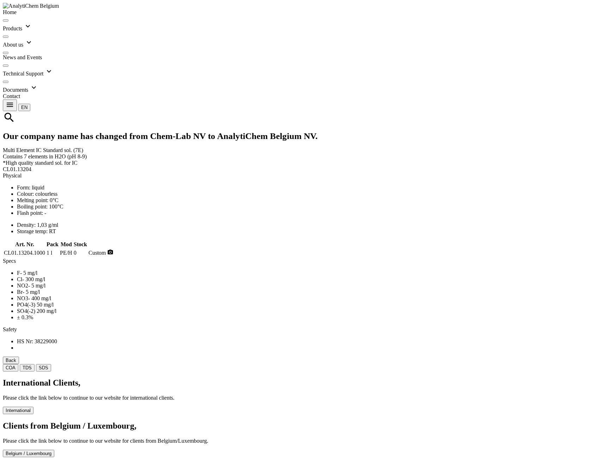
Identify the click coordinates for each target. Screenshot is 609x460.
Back (11, 360)
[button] (24, 107)
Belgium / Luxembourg (28, 453)
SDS (43, 367)
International (18, 410)
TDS (27, 367)
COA (11, 367)
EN (24, 107)
